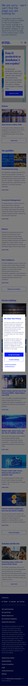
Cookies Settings (14, 359)
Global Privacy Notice (10, 364)
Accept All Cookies (14, 355)
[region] (14, 343)
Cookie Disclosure (9, 366)
